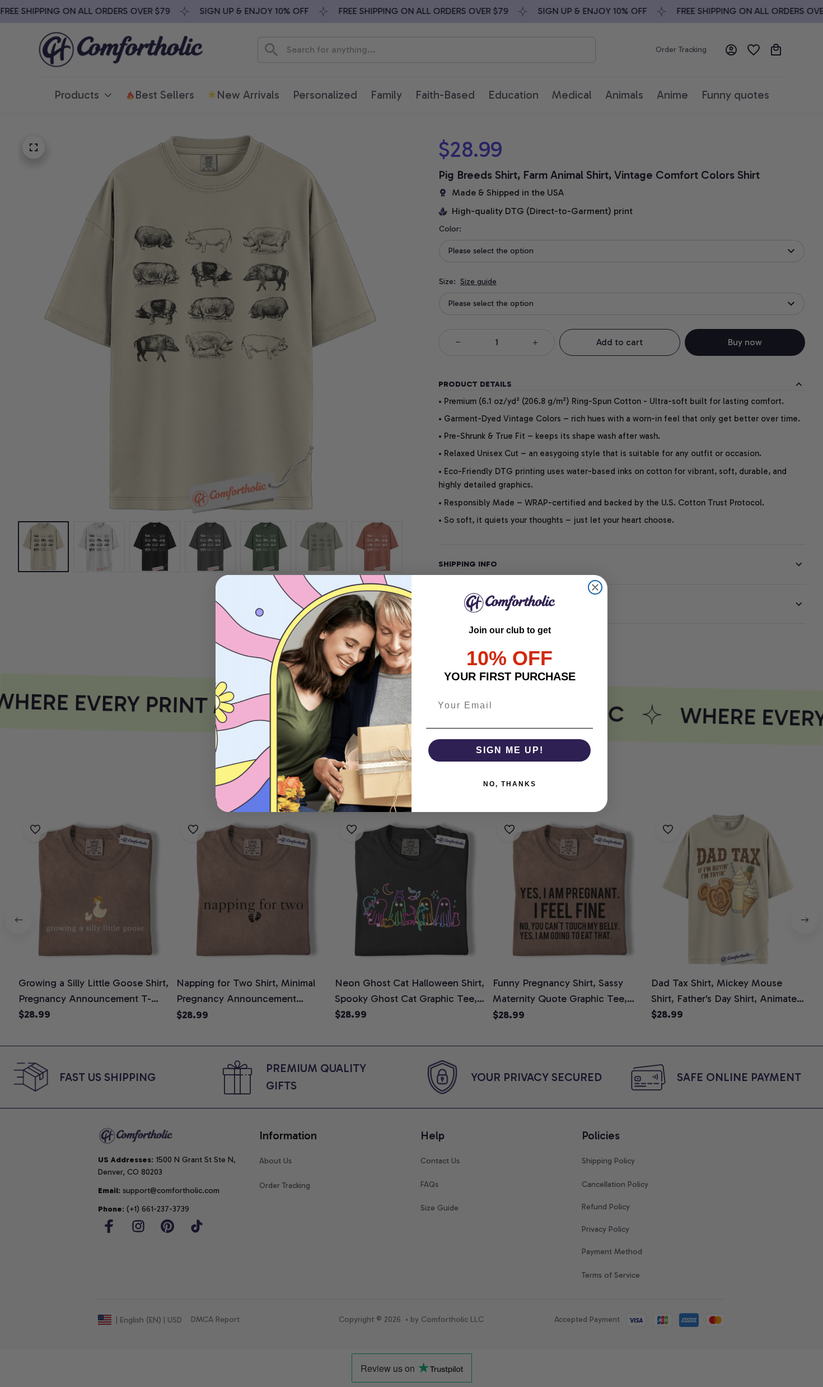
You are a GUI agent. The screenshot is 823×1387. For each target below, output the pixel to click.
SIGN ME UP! (510, 750)
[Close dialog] (595, 587)
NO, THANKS (509, 784)
